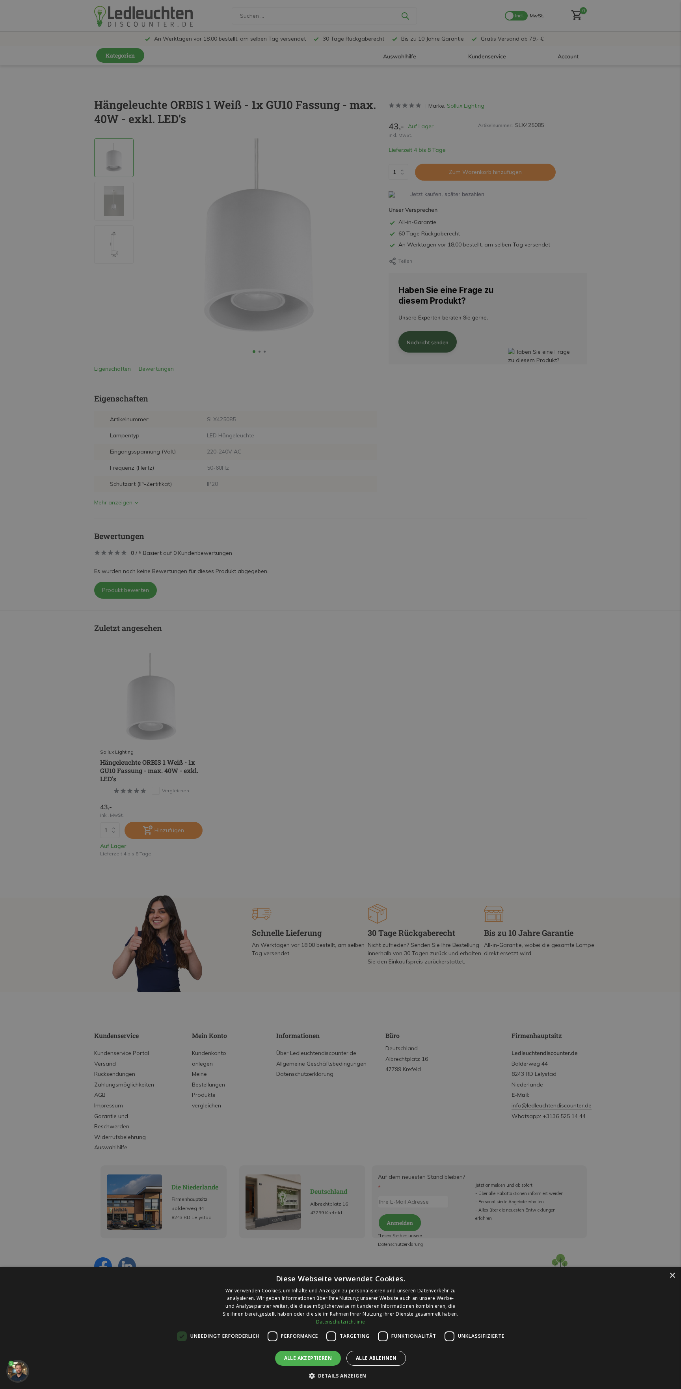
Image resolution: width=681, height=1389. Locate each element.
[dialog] (340, 1328)
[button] (341, 1376)
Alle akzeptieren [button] (308, 1358)
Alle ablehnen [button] (376, 1358)
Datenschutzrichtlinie (340, 1321)
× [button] (672, 1276)
